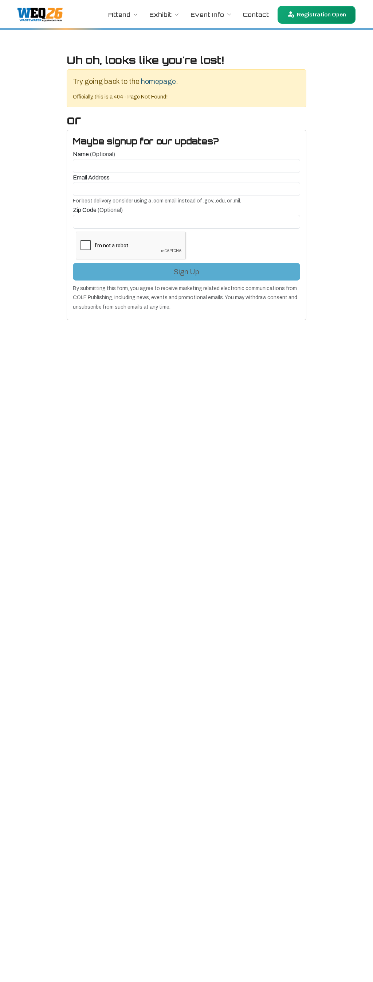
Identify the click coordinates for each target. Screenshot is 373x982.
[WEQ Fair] (40, 15)
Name (94, 154)
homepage (158, 81)
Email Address (91, 177)
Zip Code (98, 210)
